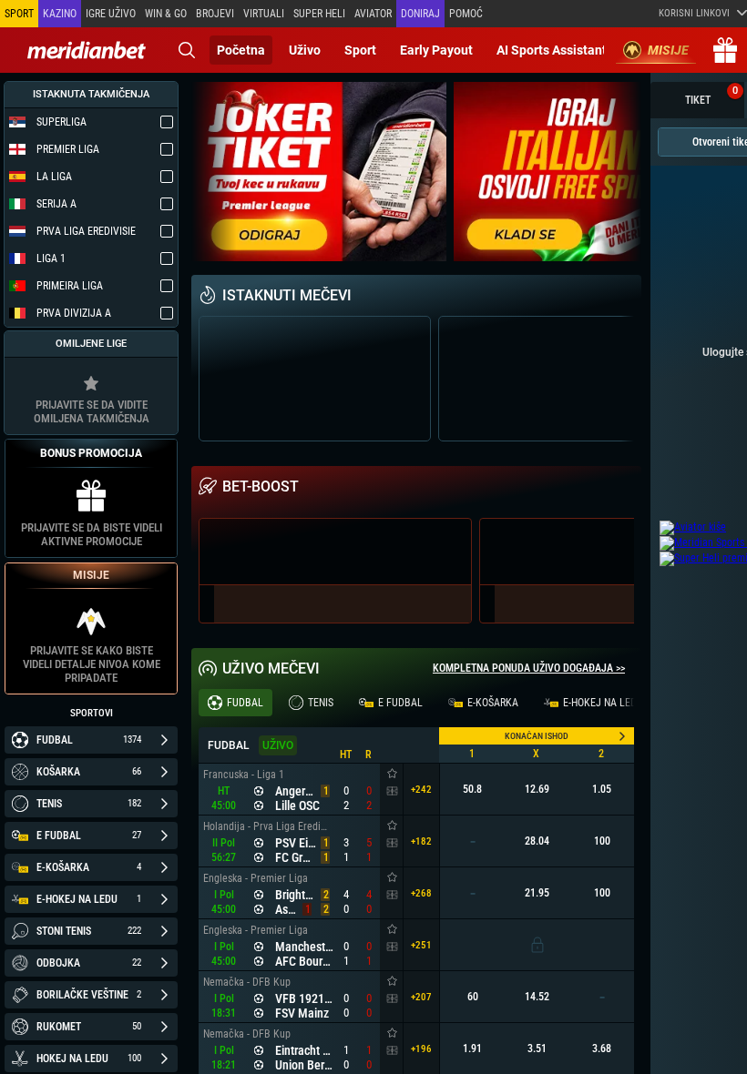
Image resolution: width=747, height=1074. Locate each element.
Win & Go (166, 13)
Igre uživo (111, 13)
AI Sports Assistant (551, 50)
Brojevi (215, 13)
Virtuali (263, 13)
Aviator (373, 13)
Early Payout (436, 50)
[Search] (186, 50)
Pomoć (466, 13)
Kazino (60, 13)
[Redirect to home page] (86, 50)
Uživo (305, 50)
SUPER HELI (319, 13)
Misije (668, 50)
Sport (360, 50)
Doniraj (420, 13)
